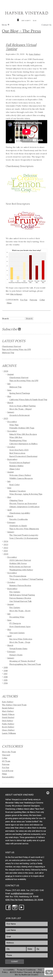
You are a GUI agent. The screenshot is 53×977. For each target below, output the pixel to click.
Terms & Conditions (26, 969)
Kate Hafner (34, 54)
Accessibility (9, 969)
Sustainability (8, 777)
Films (9, 303)
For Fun (23, 300)
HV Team (6, 761)
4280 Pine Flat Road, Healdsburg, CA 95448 (24, 900)
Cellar (42, 300)
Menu (4, 25)
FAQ (40, 969)
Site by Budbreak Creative (26, 974)
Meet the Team (9, 751)
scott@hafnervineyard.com (22, 893)
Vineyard (6, 755)
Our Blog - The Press (21, 30)
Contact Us (46, 25)
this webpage (16, 294)
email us (8, 876)
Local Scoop (7, 770)
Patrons (33, 300)
